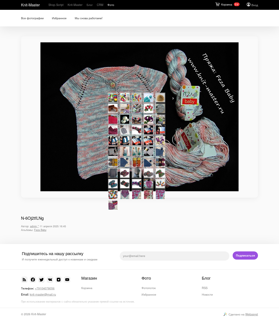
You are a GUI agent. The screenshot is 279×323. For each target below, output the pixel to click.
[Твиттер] (41, 279)
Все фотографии (32, 18)
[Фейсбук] (33, 279)
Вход (254, 5)
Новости (207, 294)
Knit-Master (30, 4)
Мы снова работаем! (89, 18)
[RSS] (24, 279)
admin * (34, 226)
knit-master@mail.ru (43, 294)
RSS (205, 287)
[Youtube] (67, 279)
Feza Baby (40, 230)
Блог (90, 5)
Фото (110, 5)
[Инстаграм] (58, 279)
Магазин (89, 278)
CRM (100, 5)
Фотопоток (149, 287)
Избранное (59, 18)
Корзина (86, 287)
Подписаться (245, 255)
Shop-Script (56, 5)
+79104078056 (45, 288)
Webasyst (251, 314)
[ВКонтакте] (50, 279)
